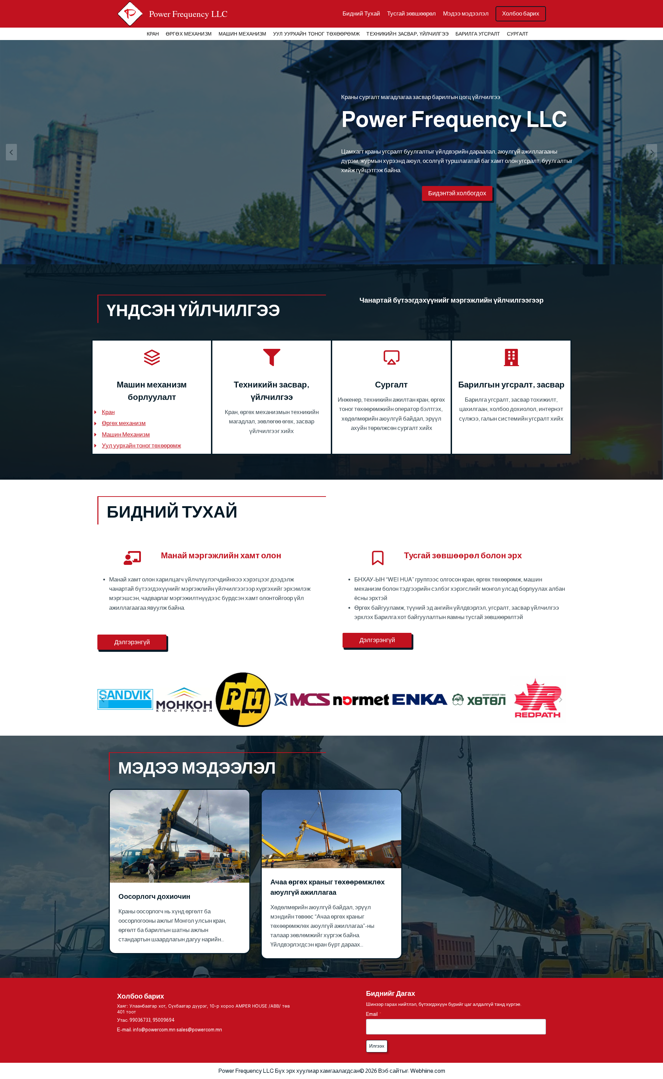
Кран (108, 412)
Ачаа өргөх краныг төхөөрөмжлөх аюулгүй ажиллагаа (327, 887)
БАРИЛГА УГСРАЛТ (477, 34)
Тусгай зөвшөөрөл (411, 13)
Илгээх (376, 1046)
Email (373, 1014)
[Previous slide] (11, 152)
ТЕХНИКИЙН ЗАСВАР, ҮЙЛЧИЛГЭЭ (407, 34)
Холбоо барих (520, 13)
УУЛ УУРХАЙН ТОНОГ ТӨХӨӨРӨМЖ (316, 34)
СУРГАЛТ (518, 34)
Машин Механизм (126, 434)
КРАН (153, 34)
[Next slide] (651, 152)
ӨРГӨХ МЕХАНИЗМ (189, 34)
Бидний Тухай (361, 13)
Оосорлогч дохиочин (154, 896)
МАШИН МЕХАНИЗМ (243, 34)
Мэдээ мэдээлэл (466, 13)
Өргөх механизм (124, 423)
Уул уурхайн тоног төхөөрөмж (141, 445)
